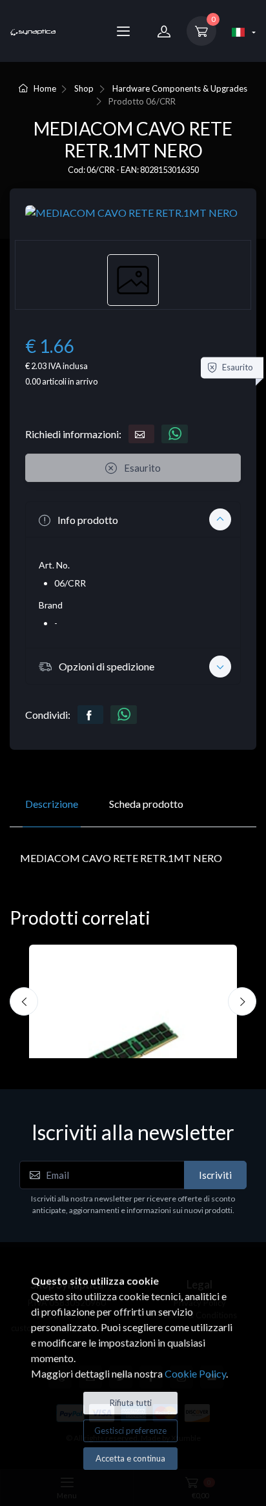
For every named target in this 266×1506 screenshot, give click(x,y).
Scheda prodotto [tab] (146, 804)
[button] (133, 519)
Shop (84, 88)
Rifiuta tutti (131, 1403)
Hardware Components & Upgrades (179, 88)
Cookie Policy (195, 1373)
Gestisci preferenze (130, 1430)
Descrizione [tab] (51, 804)
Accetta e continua (130, 1458)
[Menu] (123, 31)
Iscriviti (215, 1175)
